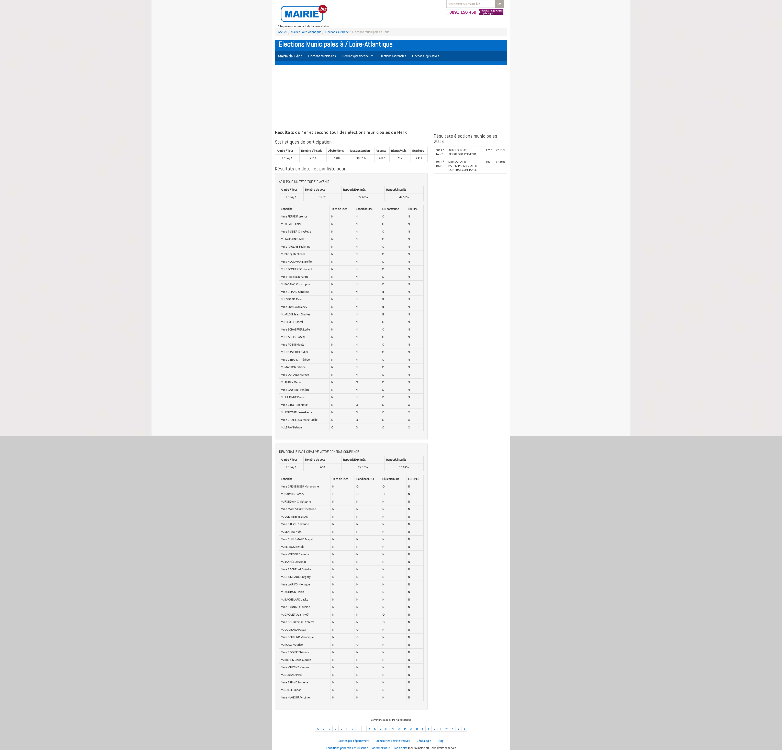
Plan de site (400, 748)
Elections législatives (425, 56)
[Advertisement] (391, 97)
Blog (441, 740)
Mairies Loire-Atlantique (306, 32)
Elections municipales (322, 56)
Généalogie (424, 740)
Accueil (282, 32)
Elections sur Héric (337, 32)
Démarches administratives (393, 740)
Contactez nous (380, 748)
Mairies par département (353, 740)
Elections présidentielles (357, 56)
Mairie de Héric (290, 56)
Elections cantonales (393, 56)
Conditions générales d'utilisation (347, 748)
